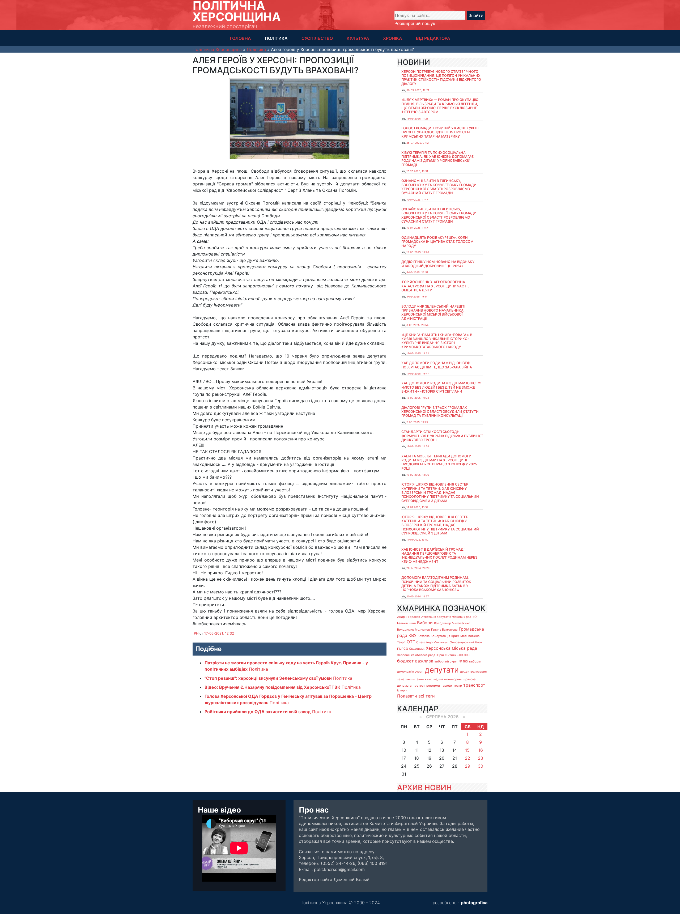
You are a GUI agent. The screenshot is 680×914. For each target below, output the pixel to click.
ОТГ (411, 641)
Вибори (425, 622)
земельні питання (410, 679)
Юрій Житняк (446, 655)
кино (428, 679)
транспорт (474, 685)
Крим (455, 636)
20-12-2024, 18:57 (417, 596)
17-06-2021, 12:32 (219, 633)
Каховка (424, 636)
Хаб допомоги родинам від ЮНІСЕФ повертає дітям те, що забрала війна (436, 365)
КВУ (412, 635)
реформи (433, 685)
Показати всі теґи (416, 696)
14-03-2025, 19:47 (417, 373)
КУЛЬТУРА (358, 38)
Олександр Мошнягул (432, 642)
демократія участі (410, 671)
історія (402, 690)
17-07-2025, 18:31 (417, 171)
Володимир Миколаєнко (452, 623)
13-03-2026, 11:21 (417, 118)
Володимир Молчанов (413, 629)
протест (419, 685)
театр (457, 685)
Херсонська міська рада (451, 648)
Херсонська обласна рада (416, 655)
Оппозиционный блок (466, 642)
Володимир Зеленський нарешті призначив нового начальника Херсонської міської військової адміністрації (433, 312)
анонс (463, 654)
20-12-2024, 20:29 (418, 568)
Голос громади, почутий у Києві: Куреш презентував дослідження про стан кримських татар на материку (440, 132)
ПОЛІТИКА (276, 38)
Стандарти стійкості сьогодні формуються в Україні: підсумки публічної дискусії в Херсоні (441, 436)
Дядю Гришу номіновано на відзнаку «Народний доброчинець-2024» (437, 264)
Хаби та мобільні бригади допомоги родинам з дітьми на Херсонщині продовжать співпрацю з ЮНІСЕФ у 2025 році (439, 462)
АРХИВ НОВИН (424, 787)
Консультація (440, 636)
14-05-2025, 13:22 (417, 353)
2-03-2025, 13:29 (417, 422)
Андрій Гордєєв (408, 617)
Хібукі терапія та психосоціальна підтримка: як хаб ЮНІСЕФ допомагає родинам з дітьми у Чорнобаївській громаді (437, 159)
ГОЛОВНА (240, 38)
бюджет (405, 661)
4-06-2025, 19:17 (416, 296)
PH (196, 633)
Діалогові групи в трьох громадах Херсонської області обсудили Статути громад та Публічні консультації (440, 412)
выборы (475, 661)
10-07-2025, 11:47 (417, 199)
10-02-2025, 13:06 (417, 474)
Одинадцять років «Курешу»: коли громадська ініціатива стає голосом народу (437, 242)
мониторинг (453, 679)
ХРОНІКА (392, 38)
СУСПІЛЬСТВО (317, 38)
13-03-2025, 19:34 (417, 397)
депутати (442, 669)
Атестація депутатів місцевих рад (446, 617)
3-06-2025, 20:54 (417, 325)
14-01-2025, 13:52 (417, 507)
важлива (424, 661)
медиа (438, 679)
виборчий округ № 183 (451, 661)
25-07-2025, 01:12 (417, 142)
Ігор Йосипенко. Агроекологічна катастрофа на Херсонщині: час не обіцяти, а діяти (435, 286)
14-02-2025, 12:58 (417, 446)
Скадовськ (416, 649)
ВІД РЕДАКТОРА (433, 38)
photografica (474, 902)
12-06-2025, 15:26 (417, 252)
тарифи (446, 685)
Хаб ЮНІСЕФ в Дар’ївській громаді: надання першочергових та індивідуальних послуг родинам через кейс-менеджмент (439, 555)
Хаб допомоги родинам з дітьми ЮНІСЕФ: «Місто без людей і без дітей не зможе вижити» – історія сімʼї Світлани (441, 387)
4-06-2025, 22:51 (417, 272)
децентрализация (473, 671)
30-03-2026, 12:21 (417, 90)
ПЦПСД (402, 649)
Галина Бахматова (444, 629)
